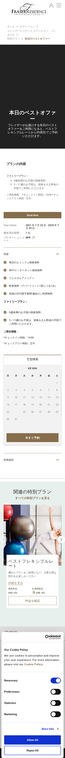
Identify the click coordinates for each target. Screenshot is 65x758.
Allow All (32, 739)
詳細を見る (15, 583)
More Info (48, 728)
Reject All (32, 750)
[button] (61, 539)
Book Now (32, 215)
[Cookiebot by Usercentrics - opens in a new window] (46, 637)
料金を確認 (32, 600)
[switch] (56, 692)
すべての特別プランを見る (32, 498)
